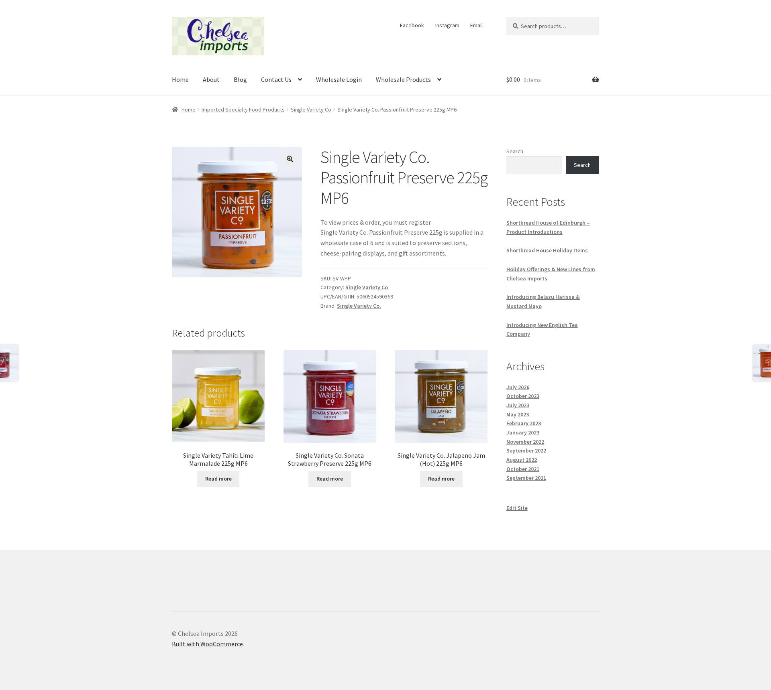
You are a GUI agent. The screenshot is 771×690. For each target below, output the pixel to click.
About (211, 79)
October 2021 (522, 469)
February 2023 (523, 423)
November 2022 (525, 441)
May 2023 (517, 414)
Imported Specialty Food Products (243, 109)
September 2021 (526, 477)
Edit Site (517, 507)
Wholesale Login (339, 79)
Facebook (412, 25)
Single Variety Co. (359, 305)
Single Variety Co (311, 109)
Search (514, 151)
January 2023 (522, 432)
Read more (218, 478)
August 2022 (521, 459)
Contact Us (276, 79)
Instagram (447, 25)
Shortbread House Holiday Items (547, 250)
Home (180, 79)
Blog (240, 79)
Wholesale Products (403, 79)
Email (476, 25)
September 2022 (526, 450)
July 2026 (517, 387)
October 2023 (522, 396)
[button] (290, 158)
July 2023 (517, 405)
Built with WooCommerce (207, 644)
